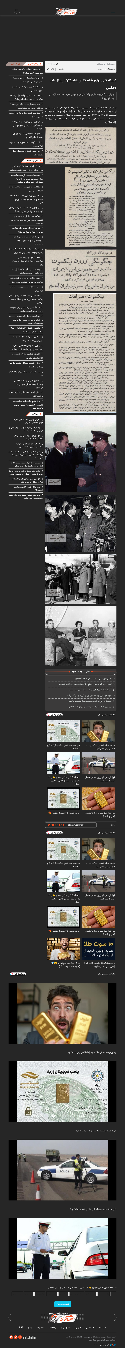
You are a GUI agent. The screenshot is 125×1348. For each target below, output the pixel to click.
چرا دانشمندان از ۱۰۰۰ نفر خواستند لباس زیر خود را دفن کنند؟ (28, 79)
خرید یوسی (63, 1293)
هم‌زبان (78, 1327)
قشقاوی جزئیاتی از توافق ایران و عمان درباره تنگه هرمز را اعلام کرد (26, 329)
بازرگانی (35, 413)
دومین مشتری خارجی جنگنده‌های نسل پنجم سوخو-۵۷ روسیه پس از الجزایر (26, 250)
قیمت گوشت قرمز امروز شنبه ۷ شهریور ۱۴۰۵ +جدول (26, 144)
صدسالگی (100, 64)
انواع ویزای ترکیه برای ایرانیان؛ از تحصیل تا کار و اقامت (29, 437)
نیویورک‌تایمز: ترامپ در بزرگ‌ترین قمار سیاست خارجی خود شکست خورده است (26, 280)
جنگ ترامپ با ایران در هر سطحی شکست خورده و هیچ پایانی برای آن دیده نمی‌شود (27, 220)
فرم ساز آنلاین (91, 1293)
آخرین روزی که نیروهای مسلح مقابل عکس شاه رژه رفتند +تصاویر (85, 684)
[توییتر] (16, 1337)
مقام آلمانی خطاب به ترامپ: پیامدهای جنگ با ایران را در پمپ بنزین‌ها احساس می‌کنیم (26, 299)
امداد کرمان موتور (76, 1293)
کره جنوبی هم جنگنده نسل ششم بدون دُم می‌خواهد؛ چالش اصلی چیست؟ (26, 209)
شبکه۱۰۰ (102, 1327)
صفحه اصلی (110, 64)
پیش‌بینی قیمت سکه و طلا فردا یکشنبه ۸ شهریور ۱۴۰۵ (26, 114)
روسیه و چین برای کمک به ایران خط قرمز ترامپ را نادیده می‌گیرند (27, 271)
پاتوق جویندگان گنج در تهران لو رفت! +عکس (93, 678)
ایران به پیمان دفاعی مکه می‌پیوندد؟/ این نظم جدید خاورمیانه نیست (26, 106)
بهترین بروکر (39, 1293)
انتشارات (40, 1327)
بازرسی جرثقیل (103, 1293)
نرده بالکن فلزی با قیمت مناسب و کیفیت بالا (27, 488)
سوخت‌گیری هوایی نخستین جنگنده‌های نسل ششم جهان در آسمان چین (27, 261)
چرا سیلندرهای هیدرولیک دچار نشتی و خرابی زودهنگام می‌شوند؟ (26, 429)
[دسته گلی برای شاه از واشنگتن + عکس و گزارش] (80, 145)
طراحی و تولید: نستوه (102, 1344)
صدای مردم (66, 1327)
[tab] (34, 64)
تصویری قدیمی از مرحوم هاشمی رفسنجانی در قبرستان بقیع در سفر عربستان (28, 384)
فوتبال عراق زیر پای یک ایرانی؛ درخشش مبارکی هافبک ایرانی (29, 445)
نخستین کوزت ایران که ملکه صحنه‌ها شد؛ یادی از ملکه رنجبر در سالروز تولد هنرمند (26, 199)
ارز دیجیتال (29, 1293)
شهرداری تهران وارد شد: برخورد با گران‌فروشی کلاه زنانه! (89, 695)
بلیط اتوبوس (17, 1293)
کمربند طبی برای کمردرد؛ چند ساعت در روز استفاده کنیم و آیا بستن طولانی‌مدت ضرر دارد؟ (26, 455)
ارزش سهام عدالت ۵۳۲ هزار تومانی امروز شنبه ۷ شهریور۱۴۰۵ (27, 71)
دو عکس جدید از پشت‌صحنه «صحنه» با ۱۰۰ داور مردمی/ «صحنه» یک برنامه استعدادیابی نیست (26, 320)
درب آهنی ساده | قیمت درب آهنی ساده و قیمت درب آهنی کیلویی (26, 496)
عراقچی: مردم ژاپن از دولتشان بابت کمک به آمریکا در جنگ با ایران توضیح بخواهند (27, 125)
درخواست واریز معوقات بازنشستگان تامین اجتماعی (27, 88)
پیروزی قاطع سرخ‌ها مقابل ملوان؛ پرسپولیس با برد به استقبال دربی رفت (27, 347)
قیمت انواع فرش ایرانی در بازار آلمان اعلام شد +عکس (90, 689)
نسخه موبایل (62, 1304)
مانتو (113, 1293)
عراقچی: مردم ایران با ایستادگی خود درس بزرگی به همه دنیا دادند (27, 338)
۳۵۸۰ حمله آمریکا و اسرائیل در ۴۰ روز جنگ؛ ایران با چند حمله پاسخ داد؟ (26, 97)
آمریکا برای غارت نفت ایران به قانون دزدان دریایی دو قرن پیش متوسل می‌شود (26, 168)
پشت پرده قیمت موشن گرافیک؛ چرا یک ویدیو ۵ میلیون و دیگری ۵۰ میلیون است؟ (26, 472)
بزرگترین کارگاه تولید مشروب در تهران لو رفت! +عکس (90, 706)
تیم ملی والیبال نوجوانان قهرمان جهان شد (26, 373)
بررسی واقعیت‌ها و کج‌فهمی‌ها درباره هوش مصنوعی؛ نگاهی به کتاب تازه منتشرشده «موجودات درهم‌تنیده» (27, 178)
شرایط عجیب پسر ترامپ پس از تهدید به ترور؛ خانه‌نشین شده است (26, 309)
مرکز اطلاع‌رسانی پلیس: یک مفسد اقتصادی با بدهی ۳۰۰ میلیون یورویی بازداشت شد (28, 404)
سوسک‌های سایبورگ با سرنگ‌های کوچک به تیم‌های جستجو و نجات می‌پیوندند (28, 240)
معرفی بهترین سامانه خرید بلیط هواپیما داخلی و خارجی (28, 421)
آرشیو (30, 1327)
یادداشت (52, 1327)
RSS (21, 1327)
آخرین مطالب (32, 160)
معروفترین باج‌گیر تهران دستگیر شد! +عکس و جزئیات (90, 701)
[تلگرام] (11, 1337)
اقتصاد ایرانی (52, 1293)
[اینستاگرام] (20, 1337)
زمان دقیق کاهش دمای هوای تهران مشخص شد (27, 153)
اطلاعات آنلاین (66, 11)
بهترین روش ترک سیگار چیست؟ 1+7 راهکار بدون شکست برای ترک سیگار (27, 464)
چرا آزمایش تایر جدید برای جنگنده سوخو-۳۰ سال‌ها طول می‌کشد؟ (27, 230)
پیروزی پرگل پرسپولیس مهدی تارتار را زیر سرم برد (26, 288)
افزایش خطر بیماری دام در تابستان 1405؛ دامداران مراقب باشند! (27, 480)
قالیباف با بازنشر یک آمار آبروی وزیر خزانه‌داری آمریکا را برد (27, 135)
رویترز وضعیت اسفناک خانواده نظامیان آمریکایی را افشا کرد (26, 365)
